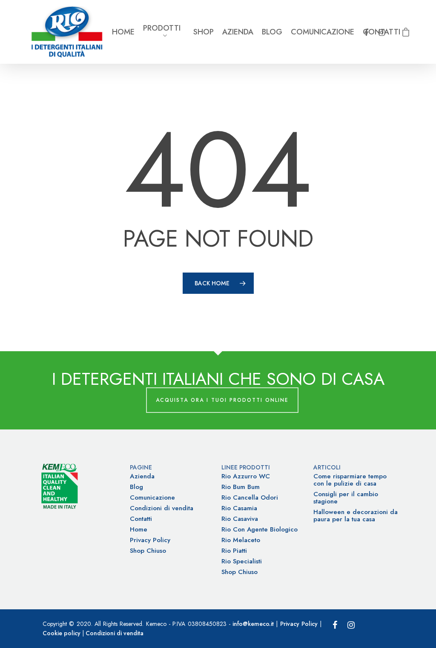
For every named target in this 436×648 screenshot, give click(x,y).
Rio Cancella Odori (249, 497)
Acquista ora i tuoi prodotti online (222, 400)
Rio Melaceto (240, 540)
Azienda (237, 32)
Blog (272, 32)
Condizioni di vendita (161, 508)
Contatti (141, 519)
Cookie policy (61, 633)
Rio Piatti (234, 550)
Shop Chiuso (148, 550)
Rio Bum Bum (240, 487)
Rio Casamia (239, 508)
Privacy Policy (150, 540)
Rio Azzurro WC (245, 476)
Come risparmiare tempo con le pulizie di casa (350, 480)
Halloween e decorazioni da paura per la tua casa (355, 516)
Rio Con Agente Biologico (259, 529)
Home (123, 32)
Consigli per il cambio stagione (345, 498)
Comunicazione (322, 32)
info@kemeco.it (253, 624)
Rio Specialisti (241, 561)
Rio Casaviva (239, 519)
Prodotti (162, 29)
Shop (203, 32)
